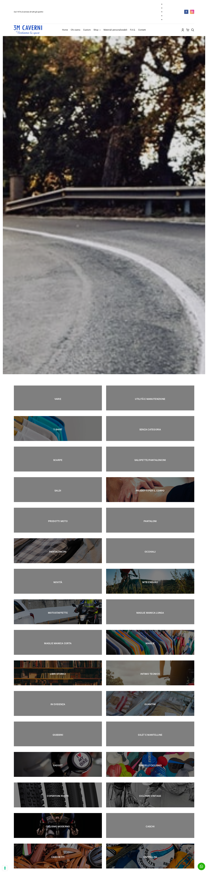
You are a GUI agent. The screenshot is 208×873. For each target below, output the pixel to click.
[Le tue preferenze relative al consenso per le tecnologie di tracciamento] (5, 868)
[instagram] (192, 12)
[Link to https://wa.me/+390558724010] (201, 866)
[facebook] (186, 12)
